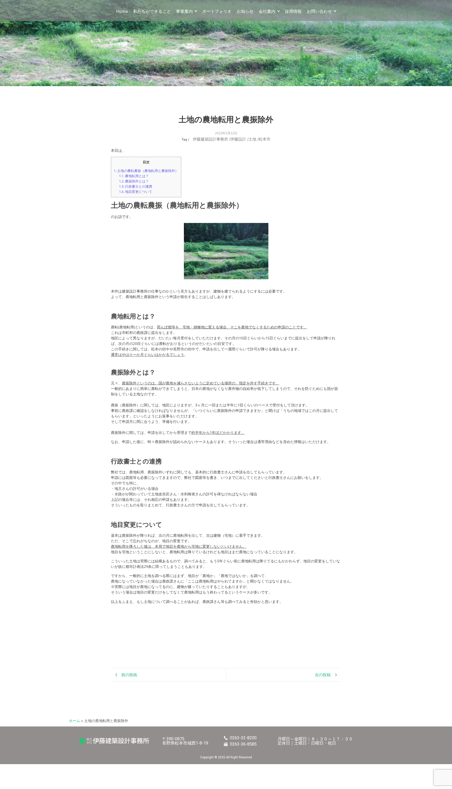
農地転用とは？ (134, 176)
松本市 (264, 139)
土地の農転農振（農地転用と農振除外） (146, 170)
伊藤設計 (239, 139)
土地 (253, 139)
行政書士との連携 (135, 186)
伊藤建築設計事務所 (211, 139)
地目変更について (135, 191)
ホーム (74, 721)
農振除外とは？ (134, 181)
